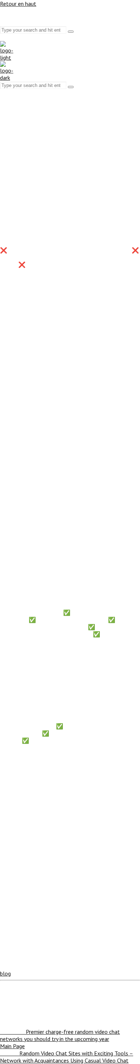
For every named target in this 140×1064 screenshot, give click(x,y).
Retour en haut (18, 3)
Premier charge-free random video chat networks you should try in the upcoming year (60, 1035)
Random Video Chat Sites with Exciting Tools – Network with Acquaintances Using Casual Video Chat (66, 1057)
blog (5, 973)
